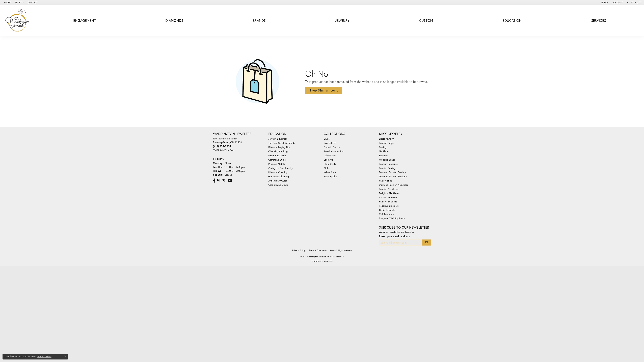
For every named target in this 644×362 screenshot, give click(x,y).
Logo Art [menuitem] (328, 159)
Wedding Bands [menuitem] (387, 159)
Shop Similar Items (323, 90)
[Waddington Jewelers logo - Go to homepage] (18, 21)
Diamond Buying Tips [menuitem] (279, 147)
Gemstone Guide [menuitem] (277, 159)
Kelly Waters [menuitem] (330, 155)
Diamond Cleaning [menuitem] (277, 172)
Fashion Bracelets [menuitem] (388, 197)
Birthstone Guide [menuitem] (277, 155)
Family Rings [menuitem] (385, 180)
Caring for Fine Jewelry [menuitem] (280, 168)
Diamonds (174, 20)
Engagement (84, 20)
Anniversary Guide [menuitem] (277, 180)
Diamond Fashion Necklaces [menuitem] (393, 184)
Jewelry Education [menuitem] (277, 138)
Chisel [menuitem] (327, 138)
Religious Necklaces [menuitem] (389, 193)
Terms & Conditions (318, 250)
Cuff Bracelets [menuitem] (386, 214)
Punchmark (328, 261)
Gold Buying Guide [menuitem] (278, 184)
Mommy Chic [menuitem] (330, 176)
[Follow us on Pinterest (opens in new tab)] (218, 181)
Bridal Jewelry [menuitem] (386, 138)
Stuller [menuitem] (327, 168)
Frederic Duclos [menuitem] (332, 147)
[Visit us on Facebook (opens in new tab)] (214, 181)
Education (512, 20)
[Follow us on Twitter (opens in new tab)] (224, 181)
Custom (426, 20)
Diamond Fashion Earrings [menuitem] (392, 172)
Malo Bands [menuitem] (330, 163)
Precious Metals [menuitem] (276, 163)
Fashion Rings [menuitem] (386, 142)
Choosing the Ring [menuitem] (278, 151)
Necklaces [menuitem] (384, 151)
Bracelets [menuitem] (384, 155)
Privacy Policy (298, 250)
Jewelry (342, 20)
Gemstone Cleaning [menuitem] (278, 176)
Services (598, 20)
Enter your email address (394, 236)
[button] (604, 2)
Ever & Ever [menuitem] (330, 142)
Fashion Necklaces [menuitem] (388, 189)
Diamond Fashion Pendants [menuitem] (393, 176)
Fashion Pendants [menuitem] (388, 163)
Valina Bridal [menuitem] (330, 172)
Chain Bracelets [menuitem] (387, 210)
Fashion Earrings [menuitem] (387, 168)
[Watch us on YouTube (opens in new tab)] (230, 181)
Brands (259, 20)
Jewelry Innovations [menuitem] (334, 151)
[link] (7, 2)
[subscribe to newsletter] (426, 242)
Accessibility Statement (341, 250)
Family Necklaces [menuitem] (388, 201)
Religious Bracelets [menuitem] (389, 205)
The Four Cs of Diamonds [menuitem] (281, 142)
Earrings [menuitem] (383, 147)
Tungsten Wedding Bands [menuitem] (392, 218)
